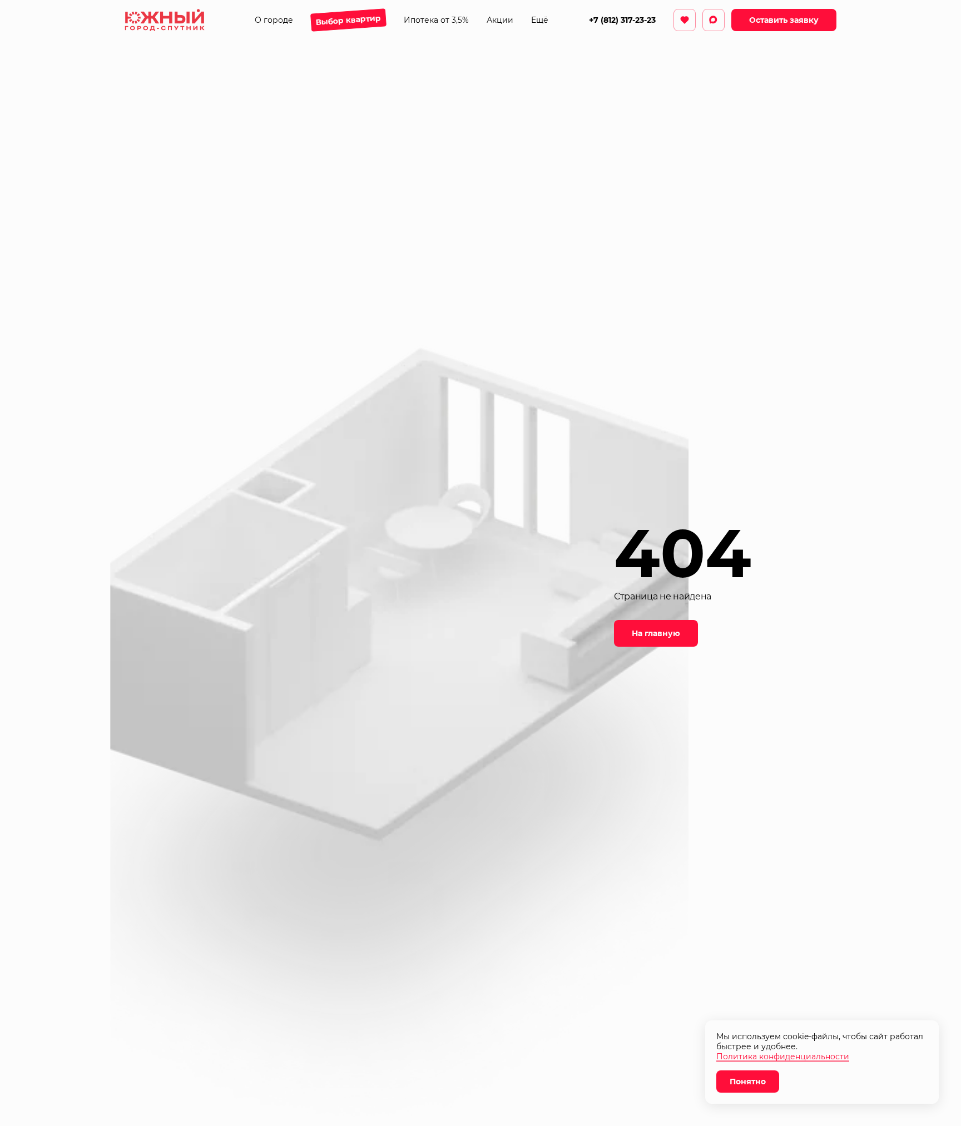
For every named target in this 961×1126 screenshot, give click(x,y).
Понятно (748, 1082)
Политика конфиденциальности (782, 1056)
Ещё (539, 20)
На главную (656, 633)
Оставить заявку (784, 20)
